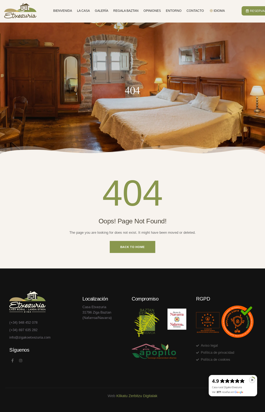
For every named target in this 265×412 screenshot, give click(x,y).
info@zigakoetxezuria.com (30, 337)
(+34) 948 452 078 (23, 323)
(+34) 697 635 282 (23, 330)
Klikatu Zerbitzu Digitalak (136, 396)
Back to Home (132, 247)
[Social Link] (12, 361)
